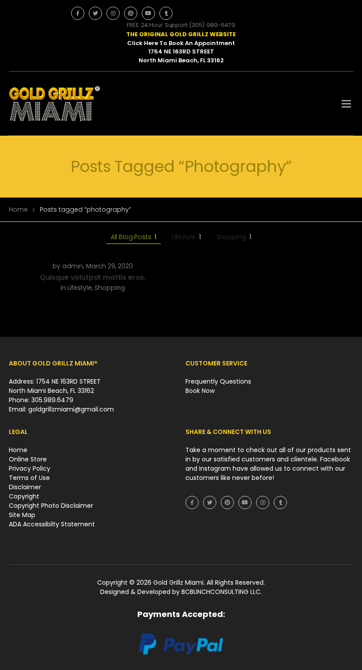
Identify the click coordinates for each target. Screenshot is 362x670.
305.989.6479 (52, 400)
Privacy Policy (29, 468)
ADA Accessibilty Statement (52, 524)
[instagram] (113, 13)
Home (18, 209)
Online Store (28, 459)
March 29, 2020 (109, 266)
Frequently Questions (218, 381)
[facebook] (77, 13)
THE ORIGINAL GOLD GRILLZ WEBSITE (181, 34)
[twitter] (95, 13)
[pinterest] (130, 13)
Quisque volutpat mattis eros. (93, 277)
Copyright (24, 496)
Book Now (200, 390)
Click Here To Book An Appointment (181, 43)
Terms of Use (29, 477)
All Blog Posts (134, 236)
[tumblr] (166, 13)
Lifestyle (186, 236)
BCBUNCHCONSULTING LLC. (221, 591)
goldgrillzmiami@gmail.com (71, 409)
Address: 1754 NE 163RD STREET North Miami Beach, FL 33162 (55, 386)
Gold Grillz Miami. (180, 582)
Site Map (22, 514)
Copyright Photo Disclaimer (51, 505)
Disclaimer (25, 487)
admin (72, 266)
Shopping (234, 236)
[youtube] (148, 13)
